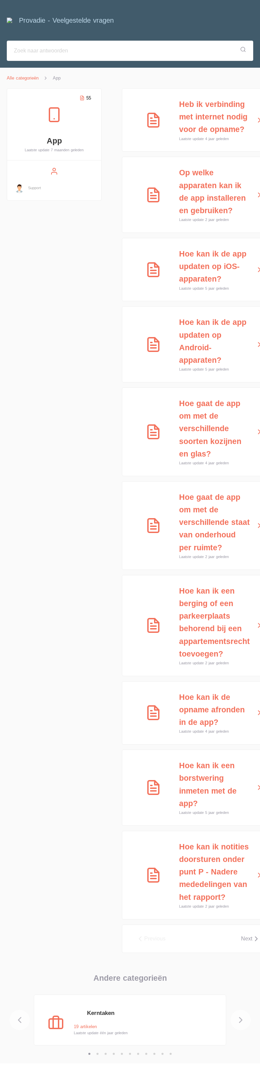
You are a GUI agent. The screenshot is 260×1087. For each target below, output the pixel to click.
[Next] (241, 1020)
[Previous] (19, 1020)
